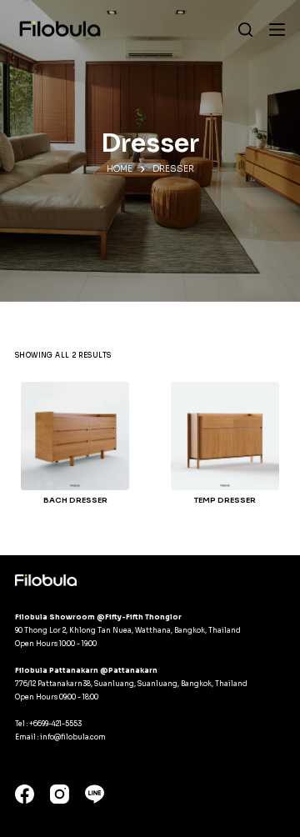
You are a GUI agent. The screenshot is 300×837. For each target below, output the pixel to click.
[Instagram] (59, 794)
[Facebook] (24, 794)
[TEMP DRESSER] (225, 436)
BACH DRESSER (75, 500)
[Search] (245, 30)
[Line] (94, 794)
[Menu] (277, 30)
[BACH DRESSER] (75, 436)
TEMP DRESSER (225, 500)
